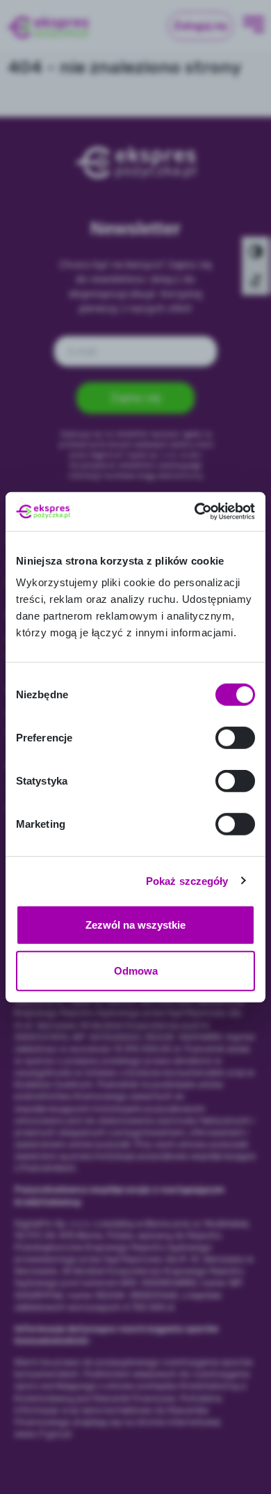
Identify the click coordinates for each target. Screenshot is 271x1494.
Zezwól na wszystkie (135, 925)
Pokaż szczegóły (187, 880)
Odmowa (136, 970)
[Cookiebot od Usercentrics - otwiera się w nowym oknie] (195, 512)
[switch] (235, 738)
